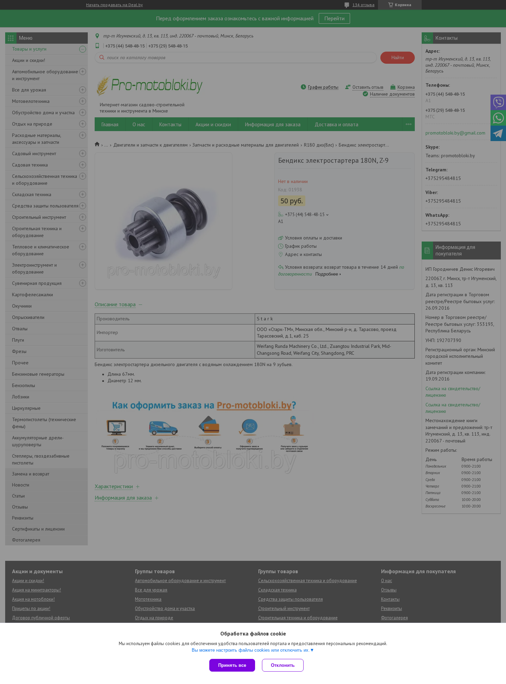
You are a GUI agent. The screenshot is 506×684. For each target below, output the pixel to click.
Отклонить (283, 665)
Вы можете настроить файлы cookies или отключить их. (251, 650)
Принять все (232, 665)
